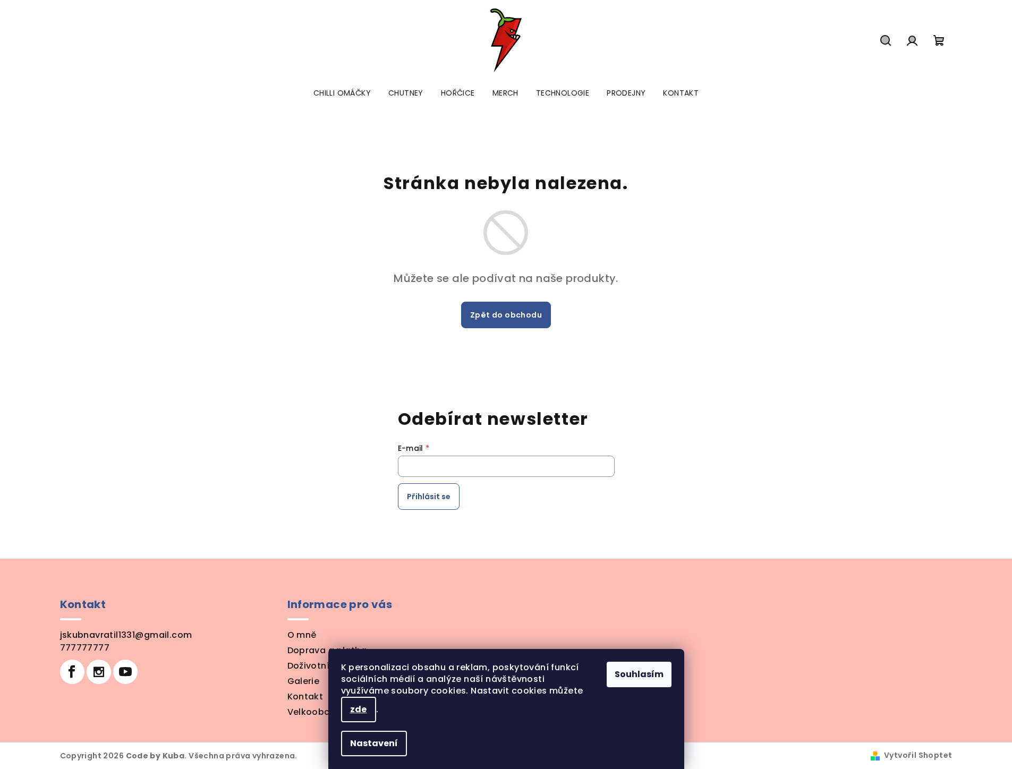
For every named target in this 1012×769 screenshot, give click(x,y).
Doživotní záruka (324, 666)
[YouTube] (125, 672)
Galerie (303, 681)
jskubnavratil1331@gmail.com (126, 635)
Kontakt (305, 696)
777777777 (85, 648)
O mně (302, 635)
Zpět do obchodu (506, 315)
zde (358, 709)
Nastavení (374, 743)
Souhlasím (639, 674)
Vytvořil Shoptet (918, 755)
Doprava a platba (327, 650)
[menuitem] (342, 93)
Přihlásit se (428, 496)
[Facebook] (72, 672)
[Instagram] (99, 672)
